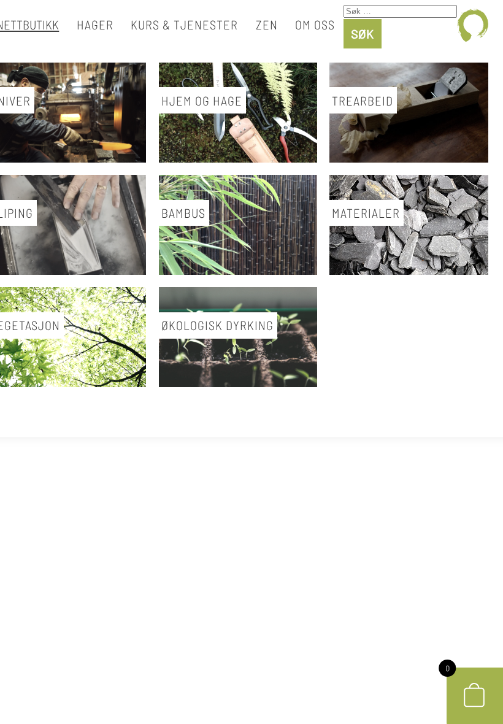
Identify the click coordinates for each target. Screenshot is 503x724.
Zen (267, 24)
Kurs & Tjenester (184, 24)
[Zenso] (472, 25)
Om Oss (315, 24)
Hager (95, 24)
